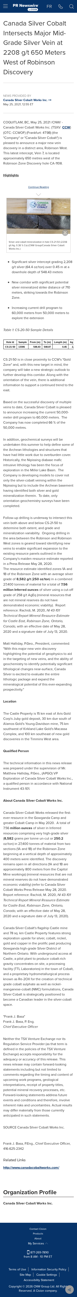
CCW (66, 127)
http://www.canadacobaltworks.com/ (31, 1167)
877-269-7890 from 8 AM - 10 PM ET (38, 1254)
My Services (36, 1243)
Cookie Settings (46, 1275)
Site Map (25, 1275)
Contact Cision (38, 1229)
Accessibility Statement (39, 1280)
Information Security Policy (48, 1269)
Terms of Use (17, 1269)
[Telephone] (60, 6)
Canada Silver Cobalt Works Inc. (28, 1203)
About (37, 1238)
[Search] (71, 6)
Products (38, 1233)
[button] (38, 216)
